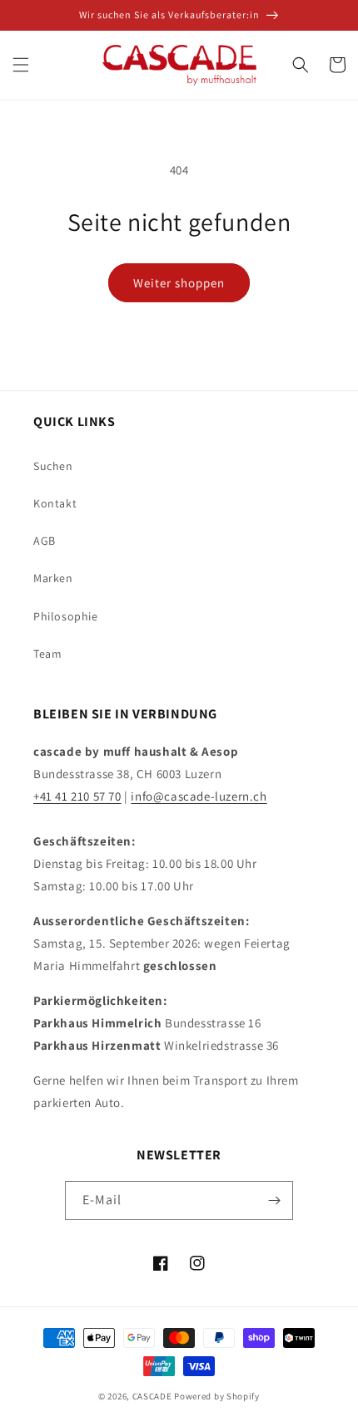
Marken (53, 578)
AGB (44, 540)
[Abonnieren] (274, 1200)
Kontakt (55, 503)
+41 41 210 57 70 (77, 796)
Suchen (53, 465)
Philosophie (65, 616)
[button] (20, 65)
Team (47, 653)
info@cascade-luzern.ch (198, 796)
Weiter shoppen (179, 283)
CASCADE (152, 1396)
